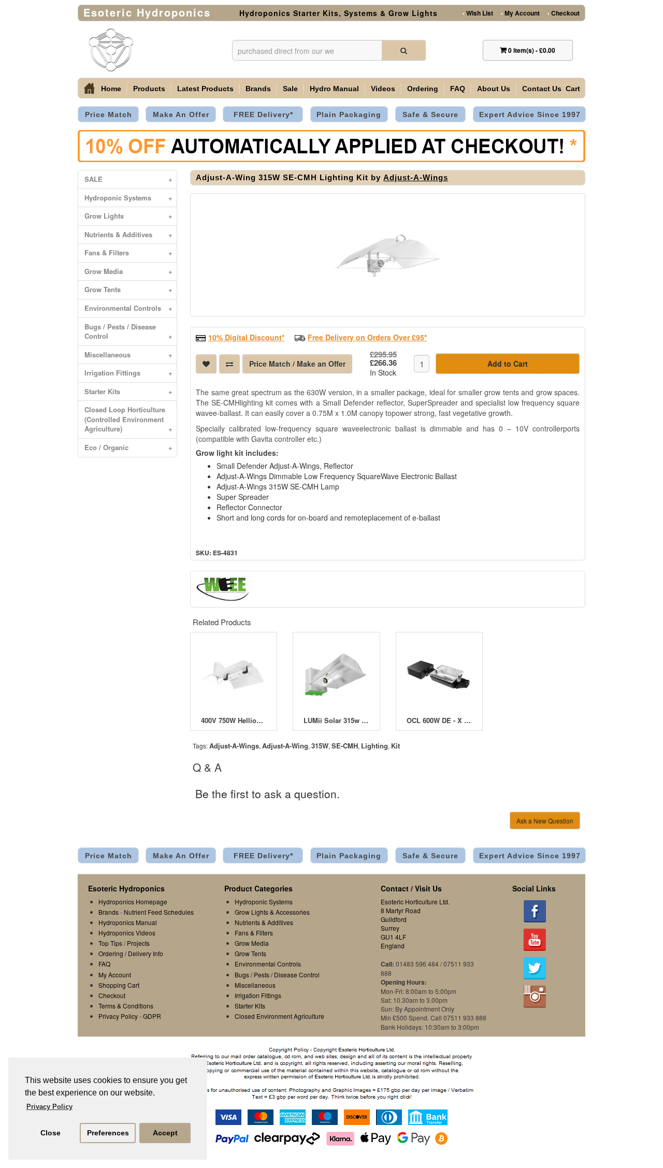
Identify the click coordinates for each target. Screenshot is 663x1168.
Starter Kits (128, 391)
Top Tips (110, 943)
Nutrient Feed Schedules (159, 911)
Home (111, 88)
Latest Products (205, 88)
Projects (138, 943)
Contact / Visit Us (411, 888)
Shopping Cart (118, 984)
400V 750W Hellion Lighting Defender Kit (233, 720)
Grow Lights (128, 216)
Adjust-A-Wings (415, 177)
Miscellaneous (128, 354)
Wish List (478, 12)
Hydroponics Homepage (132, 901)
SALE (128, 179)
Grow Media (128, 271)
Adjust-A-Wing (285, 746)
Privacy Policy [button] (49, 1107)
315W (319, 746)
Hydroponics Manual (127, 922)
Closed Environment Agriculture (279, 1016)
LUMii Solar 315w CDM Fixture (336, 720)
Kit (395, 746)
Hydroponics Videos (126, 932)
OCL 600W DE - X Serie (439, 720)
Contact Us (541, 88)
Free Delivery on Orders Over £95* (367, 337)
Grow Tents (128, 289)
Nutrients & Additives (128, 234)
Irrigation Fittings (128, 373)
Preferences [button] (108, 1133)
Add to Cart (507, 363)
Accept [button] (165, 1133)
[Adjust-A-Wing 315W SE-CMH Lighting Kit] (387, 254)
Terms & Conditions (125, 1005)
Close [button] (50, 1133)
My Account (520, 12)
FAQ (457, 88)
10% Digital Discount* (246, 337)
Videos (383, 88)
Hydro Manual (334, 88)
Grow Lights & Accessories (272, 911)
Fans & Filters (128, 252)
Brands (258, 88)
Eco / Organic (128, 447)
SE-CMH (345, 746)
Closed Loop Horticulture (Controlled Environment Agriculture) (128, 419)
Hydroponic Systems (128, 198)
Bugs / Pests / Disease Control (128, 331)
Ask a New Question (544, 820)
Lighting (374, 746)
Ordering (422, 88)
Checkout (563, 12)
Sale (290, 88)
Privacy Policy (118, 1016)
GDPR (152, 1016)
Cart (573, 88)
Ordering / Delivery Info (130, 953)
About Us (493, 88)
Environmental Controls (128, 308)
